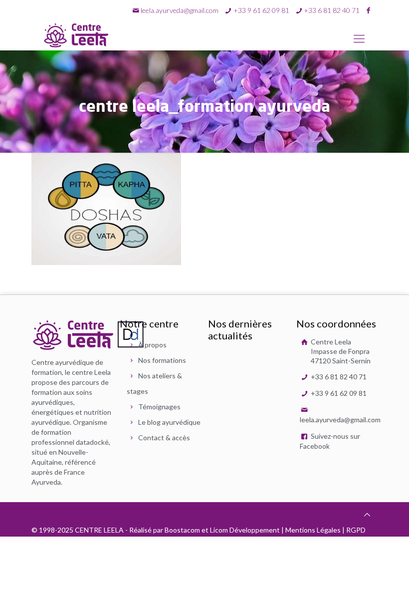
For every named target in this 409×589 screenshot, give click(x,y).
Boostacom (182, 530)
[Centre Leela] (76, 35)
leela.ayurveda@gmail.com (179, 10)
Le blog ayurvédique (169, 422)
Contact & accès (164, 437)
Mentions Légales (313, 530)
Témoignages (159, 406)
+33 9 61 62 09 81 (338, 393)
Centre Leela (339, 351)
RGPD (356, 530)
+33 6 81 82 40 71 (338, 376)
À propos (152, 344)
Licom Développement (245, 530)
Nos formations (162, 360)
